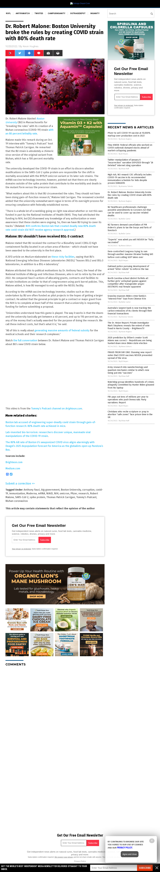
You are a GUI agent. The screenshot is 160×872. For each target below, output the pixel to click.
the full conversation (25, 340)
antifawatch (23, 13)
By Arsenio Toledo (126, 186)
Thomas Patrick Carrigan (60, 497)
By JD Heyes (123, 154)
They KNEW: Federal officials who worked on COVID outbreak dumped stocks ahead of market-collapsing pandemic (130, 148)
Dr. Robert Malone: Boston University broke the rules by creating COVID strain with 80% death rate (130, 195)
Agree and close (129, 854)
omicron (64, 493)
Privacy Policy (80, 861)
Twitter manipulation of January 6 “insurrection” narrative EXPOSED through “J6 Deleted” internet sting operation (130, 162)
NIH (56, 493)
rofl (8, 13)
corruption (88, 489)
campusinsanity (56, 13)
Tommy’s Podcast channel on (56, 408)
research (83, 493)
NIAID (49, 493)
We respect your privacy (64, 857)
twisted (39, 13)
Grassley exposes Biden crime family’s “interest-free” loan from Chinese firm (127, 297)
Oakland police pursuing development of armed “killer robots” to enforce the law (128, 267)
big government (50, 489)
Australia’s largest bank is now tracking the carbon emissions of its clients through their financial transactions (130, 311)
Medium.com (12, 468)
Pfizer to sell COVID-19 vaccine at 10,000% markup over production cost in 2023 (129, 134)
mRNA (41, 493)
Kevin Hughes (30, 46)
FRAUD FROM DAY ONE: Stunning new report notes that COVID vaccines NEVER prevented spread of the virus (130, 355)
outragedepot (77, 13)
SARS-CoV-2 (21, 497)
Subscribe (145, 867)
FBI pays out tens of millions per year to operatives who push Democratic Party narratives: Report (128, 399)
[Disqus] (55, 708)
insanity (95, 13)
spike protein (37, 497)
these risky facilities (63, 256)
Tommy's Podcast (86, 497)
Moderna (31, 493)
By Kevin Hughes (125, 139)
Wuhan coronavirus (16, 500)
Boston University (71, 489)
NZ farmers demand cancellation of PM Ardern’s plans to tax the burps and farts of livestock (129, 227)
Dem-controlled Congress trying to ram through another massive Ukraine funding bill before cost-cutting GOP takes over (130, 254)
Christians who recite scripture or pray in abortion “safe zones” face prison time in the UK (130, 414)
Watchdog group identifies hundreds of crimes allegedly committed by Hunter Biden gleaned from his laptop (131, 385)
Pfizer (73, 493)
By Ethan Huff (124, 169)
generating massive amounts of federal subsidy (62, 330)
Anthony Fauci (32, 489)
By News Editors (125, 246)
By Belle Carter (124, 219)
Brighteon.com (13, 462)
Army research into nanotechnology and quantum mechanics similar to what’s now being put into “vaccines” (128, 370)
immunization (17, 493)
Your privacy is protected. (21, 549)
